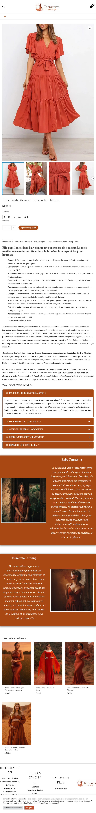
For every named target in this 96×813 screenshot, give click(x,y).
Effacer (5, 221)
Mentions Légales (10, 778)
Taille (5, 211)
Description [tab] (7, 241)
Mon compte (61, 788)
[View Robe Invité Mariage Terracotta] (13, 178)
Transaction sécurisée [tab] (57, 241)
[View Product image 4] (83, 178)
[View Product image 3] (59, 178)
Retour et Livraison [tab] (23, 241)
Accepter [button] (29, 808)
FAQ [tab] (71, 241)
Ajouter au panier (28, 227)
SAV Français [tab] (39, 241)
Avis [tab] (77, 241)
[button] (3, 6)
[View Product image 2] (36, 178)
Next (93, 178)
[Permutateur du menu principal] (4, 16)
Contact (35, 787)
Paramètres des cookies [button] (13, 808)
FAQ (35, 783)
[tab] (48, 392)
